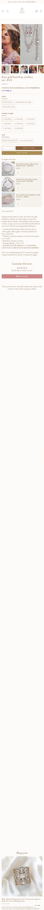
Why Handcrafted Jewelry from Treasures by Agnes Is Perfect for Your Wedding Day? (21, 900)
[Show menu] (3, 11)
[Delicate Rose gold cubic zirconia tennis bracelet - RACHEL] (8, 184)
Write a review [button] (22, 276)
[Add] (18, 172)
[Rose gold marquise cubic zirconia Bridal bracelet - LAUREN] (8, 168)
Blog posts (22, 853)
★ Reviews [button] (42, 456)
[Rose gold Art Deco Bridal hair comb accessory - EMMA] (8, 199)
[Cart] (41, 11)
